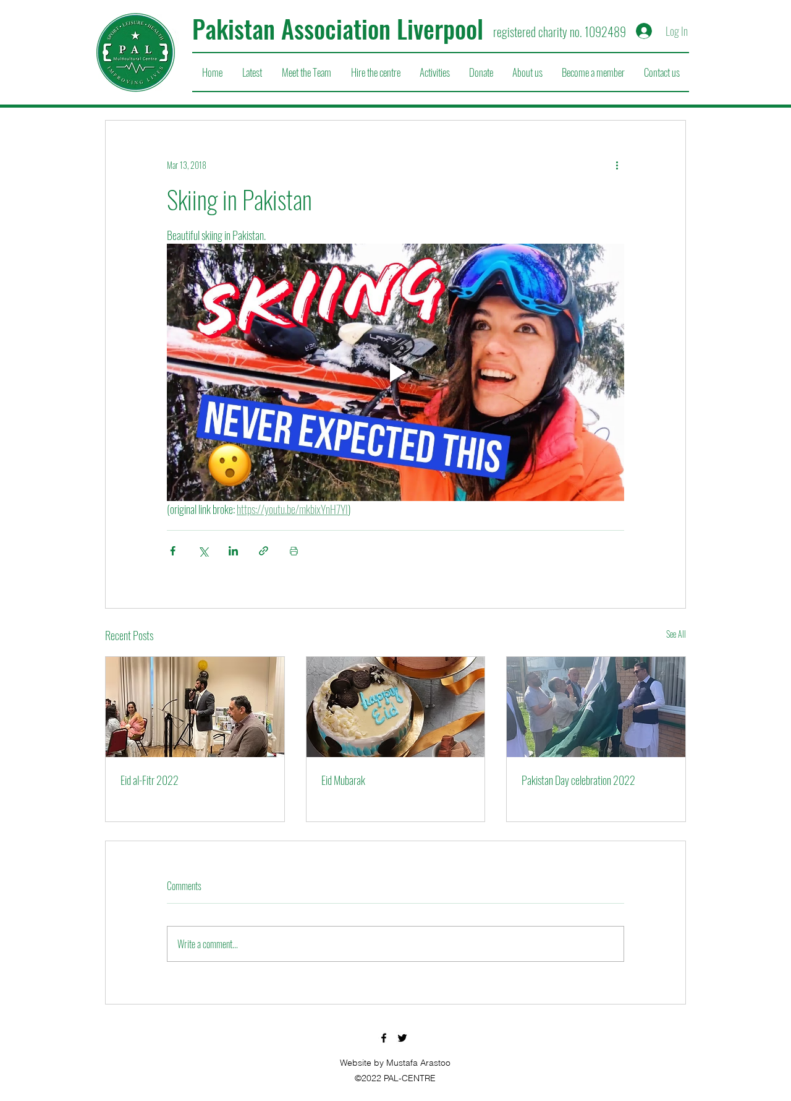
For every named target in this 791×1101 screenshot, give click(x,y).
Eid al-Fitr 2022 (150, 780)
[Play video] (395, 372)
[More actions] (616, 165)
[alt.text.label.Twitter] (402, 1038)
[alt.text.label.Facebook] (384, 1038)
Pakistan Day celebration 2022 (578, 780)
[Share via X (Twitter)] (203, 551)
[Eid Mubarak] (396, 707)
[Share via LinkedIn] (233, 551)
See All (676, 633)
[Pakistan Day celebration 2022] (596, 707)
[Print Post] (294, 551)
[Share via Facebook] (173, 551)
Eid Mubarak (343, 780)
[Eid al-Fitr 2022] (195, 707)
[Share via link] (263, 551)
